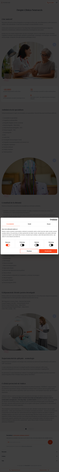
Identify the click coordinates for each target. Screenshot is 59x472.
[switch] (22, 245)
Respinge (29, 251)
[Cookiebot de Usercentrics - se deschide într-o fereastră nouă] (51, 220)
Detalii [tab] (29, 224)
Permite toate (48, 251)
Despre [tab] (49, 224)
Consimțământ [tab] (10, 224)
